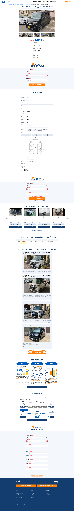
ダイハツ (22, 4)
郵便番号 (27, 467)
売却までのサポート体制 (19, 497)
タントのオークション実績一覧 (29, 4)
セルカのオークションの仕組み (20, 493)
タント (24, 4)
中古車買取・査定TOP (11, 4)
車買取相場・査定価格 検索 (18, 4)
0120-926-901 (62, 1)
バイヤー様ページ (32, 498)
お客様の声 (47, 1)
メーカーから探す (35, 1)
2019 (38, 45)
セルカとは (17, 490)
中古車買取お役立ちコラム (47, 493)
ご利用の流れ (44, 1)
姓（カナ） (27, 451)
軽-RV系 (28, 100)
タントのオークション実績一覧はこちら (37, 230)
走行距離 (27, 78)
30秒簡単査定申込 (69, 1)
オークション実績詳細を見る (47, 272)
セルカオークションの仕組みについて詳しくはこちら (36, 420)
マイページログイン (32, 497)
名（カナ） (27, 455)
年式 (27, 73)
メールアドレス (28, 459)
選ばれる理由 (40, 1)
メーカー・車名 (28, 69)
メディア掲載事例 (32, 493)
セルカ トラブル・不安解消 (19, 498)
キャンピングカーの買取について (48, 494)
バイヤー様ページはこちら (53, 1)
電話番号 (27, 463)
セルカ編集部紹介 (32, 494)
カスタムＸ (38, 46)
